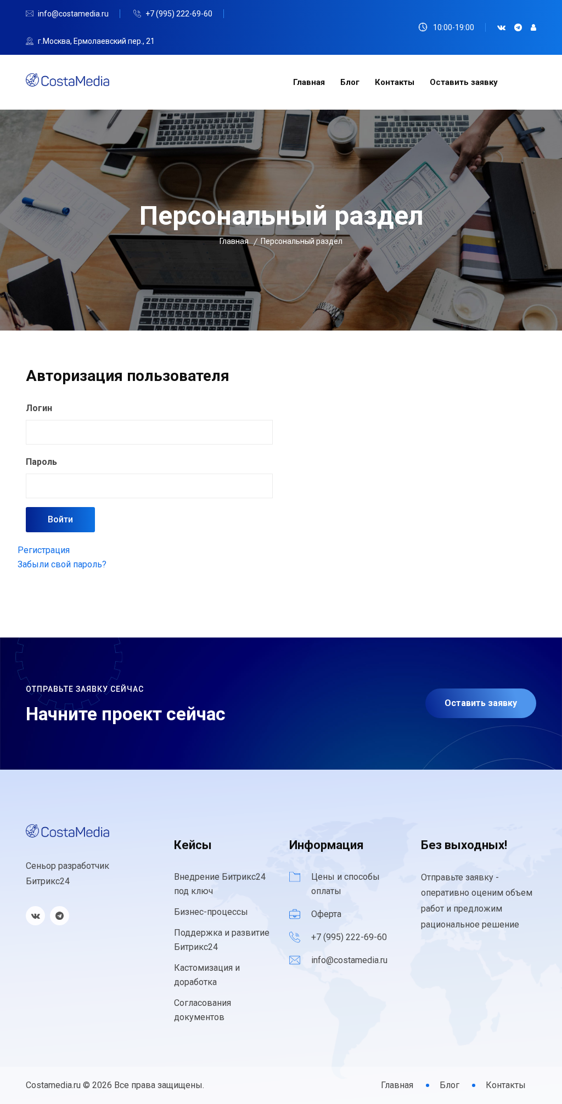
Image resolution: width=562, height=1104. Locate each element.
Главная (309, 82)
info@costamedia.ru (73, 13)
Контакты (394, 82)
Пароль (41, 462)
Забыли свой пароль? (62, 564)
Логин (39, 408)
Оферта (326, 914)
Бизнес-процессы (211, 912)
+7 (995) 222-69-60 (178, 13)
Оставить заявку (464, 82)
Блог (349, 82)
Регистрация (44, 550)
